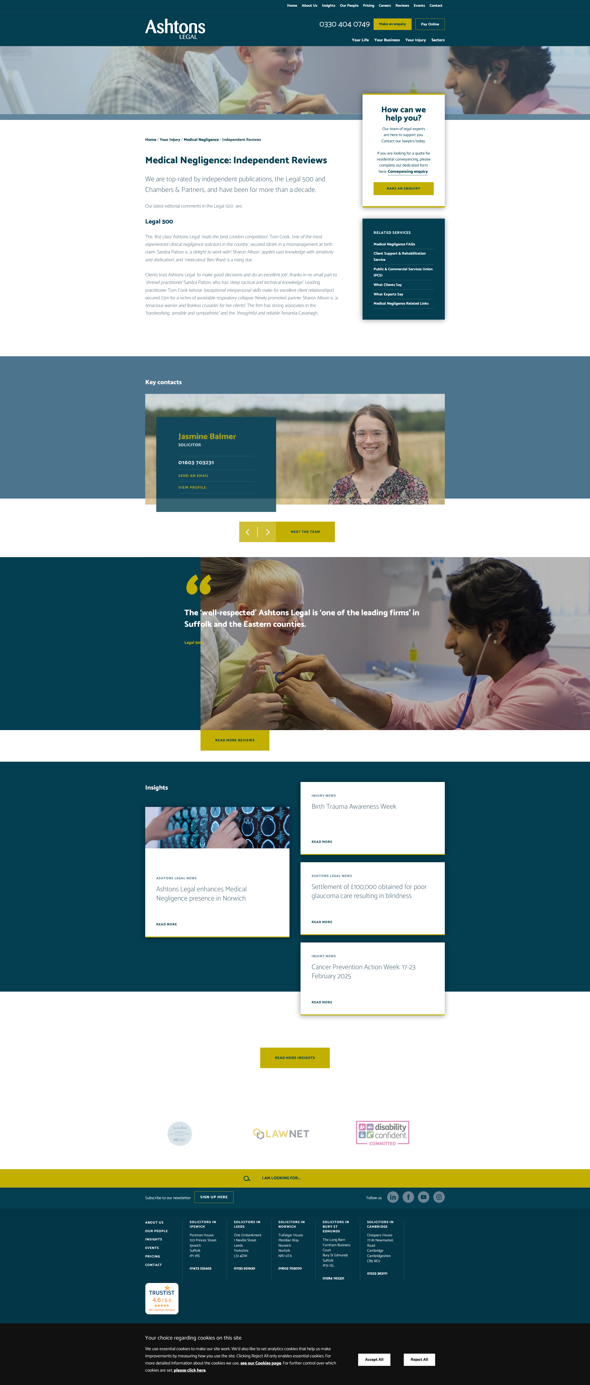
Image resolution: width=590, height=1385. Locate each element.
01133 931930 (244, 1268)
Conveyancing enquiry (408, 171)
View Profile (192, 487)
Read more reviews (235, 740)
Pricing (368, 6)
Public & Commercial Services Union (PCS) (403, 272)
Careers (385, 6)
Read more (166, 924)
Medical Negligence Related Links (401, 303)
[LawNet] (396, 1133)
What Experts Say (388, 294)
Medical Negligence (201, 140)
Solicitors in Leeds (247, 1224)
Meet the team (305, 532)
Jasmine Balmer (207, 436)
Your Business (387, 40)
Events (419, 6)
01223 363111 (377, 1273)
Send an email (193, 476)
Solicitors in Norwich (291, 1224)
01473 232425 (200, 1268)
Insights (328, 6)
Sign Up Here (214, 1197)
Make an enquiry (392, 24)
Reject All (419, 1359)
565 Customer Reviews (162, 1309)
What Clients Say (388, 285)
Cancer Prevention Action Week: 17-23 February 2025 (364, 972)
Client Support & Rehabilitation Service (400, 256)
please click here (190, 1370)
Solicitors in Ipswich (203, 1224)
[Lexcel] (295, 1133)
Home (292, 6)
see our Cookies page (260, 1363)
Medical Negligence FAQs (394, 244)
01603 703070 (290, 1268)
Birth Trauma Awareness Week (354, 806)
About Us (309, 6)
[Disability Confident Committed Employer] (193, 1133)
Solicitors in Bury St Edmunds (336, 1226)
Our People (349, 6)
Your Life (360, 40)
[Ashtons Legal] (175, 29)
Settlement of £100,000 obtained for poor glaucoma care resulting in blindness (369, 891)
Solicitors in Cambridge (380, 1224)
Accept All (374, 1359)
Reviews (402, 6)
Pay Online (430, 24)
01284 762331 (333, 1278)
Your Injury (415, 40)
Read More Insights (295, 1058)
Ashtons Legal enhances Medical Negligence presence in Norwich (201, 894)
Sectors (438, 40)
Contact (436, 6)
